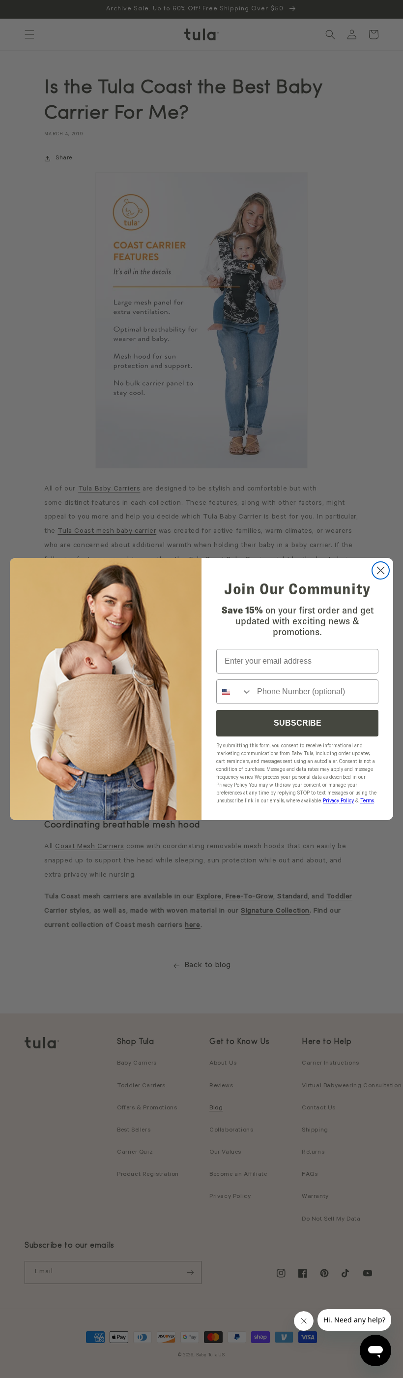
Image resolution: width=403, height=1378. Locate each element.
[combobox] (234, 692)
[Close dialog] (380, 570)
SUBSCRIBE (297, 723)
